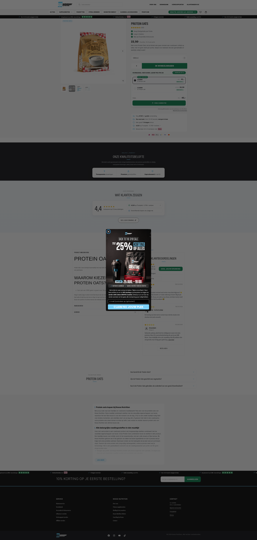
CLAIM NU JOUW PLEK (128, 307)
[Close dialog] (108, 231)
